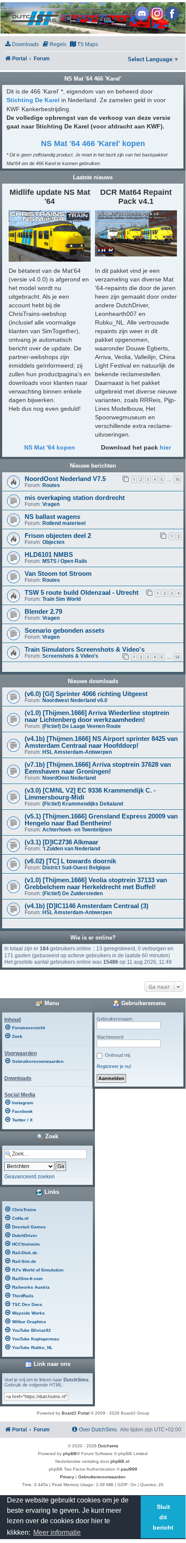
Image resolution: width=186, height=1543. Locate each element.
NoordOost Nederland (69, 778)
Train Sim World (61, 599)
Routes (51, 485)
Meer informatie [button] (57, 1532)
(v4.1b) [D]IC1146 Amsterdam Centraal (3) (86, 906)
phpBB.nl (119, 1461)
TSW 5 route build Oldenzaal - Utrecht (82, 592)
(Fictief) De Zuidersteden (72, 893)
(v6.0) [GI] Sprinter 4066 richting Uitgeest (86, 693)
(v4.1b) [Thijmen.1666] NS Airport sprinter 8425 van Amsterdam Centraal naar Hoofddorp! (101, 742)
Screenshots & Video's (70, 656)
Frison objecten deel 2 (58, 535)
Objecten (53, 542)
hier (165, 447)
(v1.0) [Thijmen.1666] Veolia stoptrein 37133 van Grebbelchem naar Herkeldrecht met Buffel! (96, 883)
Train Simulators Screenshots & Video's (85, 649)
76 (177, 479)
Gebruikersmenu (143, 1003)
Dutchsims (108, 1445)
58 (177, 657)
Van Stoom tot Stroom (58, 573)
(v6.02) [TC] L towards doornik (70, 861)
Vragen (51, 504)
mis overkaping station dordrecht (75, 497)
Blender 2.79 (43, 611)
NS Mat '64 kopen (49, 447)
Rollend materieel (63, 523)
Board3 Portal (75, 1413)
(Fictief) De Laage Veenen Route (81, 726)
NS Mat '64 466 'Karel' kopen (93, 143)
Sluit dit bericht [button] (163, 1517)
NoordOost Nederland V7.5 (65, 478)
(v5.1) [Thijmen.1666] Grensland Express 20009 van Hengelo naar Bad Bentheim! (101, 820)
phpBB (70, 1453)
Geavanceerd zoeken (29, 1177)
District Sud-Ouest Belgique (76, 868)
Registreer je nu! (114, 1066)
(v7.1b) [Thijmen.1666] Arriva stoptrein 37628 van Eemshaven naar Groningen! (98, 768)
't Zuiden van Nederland (71, 849)
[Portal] (92, 18)
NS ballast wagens (52, 516)
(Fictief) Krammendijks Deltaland (82, 804)
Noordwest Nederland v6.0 (74, 700)
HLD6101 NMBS (49, 554)
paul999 (129, 1469)
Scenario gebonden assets (64, 630)
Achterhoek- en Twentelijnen (77, 830)
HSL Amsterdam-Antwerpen (77, 752)
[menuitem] (21, 44)
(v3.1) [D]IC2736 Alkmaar (61, 842)
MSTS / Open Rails (64, 561)
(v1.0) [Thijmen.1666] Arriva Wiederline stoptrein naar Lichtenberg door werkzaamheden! (97, 716)
